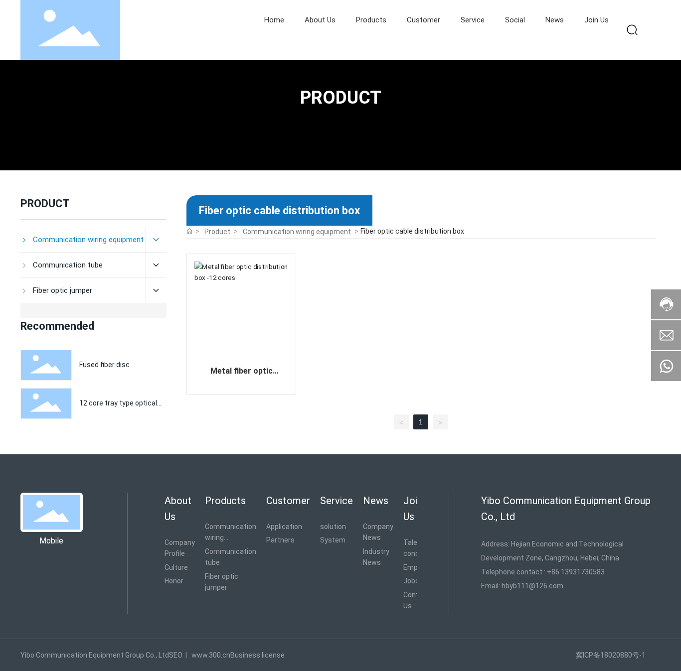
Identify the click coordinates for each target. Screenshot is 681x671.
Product (217, 232)
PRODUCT (340, 97)
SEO (175, 655)
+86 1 (556, 572)
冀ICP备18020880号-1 (611, 655)
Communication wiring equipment (297, 232)
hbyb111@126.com (532, 586)
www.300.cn (210, 655)
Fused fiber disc (104, 365)
